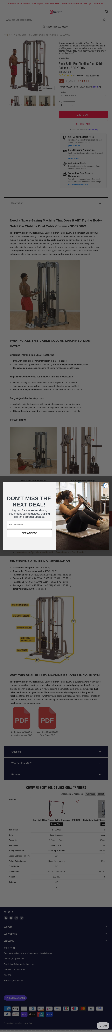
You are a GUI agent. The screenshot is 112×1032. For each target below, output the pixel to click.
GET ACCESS (29, 533)
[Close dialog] (105, 485)
